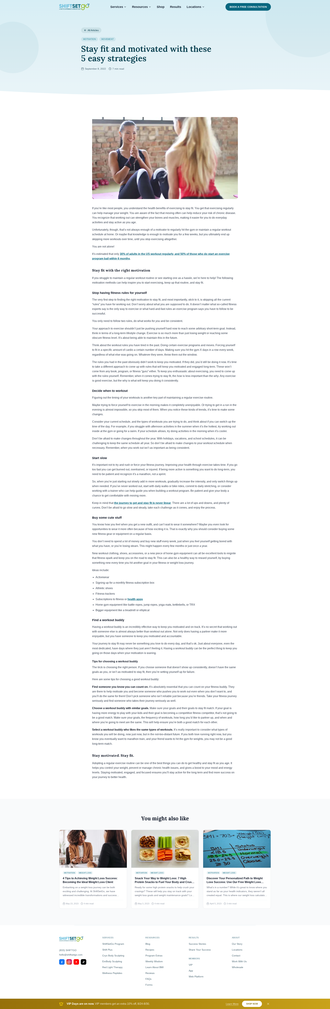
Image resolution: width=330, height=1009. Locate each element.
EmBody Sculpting (112, 961)
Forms (148, 984)
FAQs (148, 979)
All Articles (93, 30)
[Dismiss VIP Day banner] (268, 1004)
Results (175, 7)
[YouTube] (76, 962)
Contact (236, 955)
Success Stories (197, 943)
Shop (160, 7)
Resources (140, 7)
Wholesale (237, 967)
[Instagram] (69, 962)
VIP (190, 964)
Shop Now (252, 1004)
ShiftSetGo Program (113, 943)
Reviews (150, 973)
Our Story (237, 943)
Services (116, 7)
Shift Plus (107, 949)
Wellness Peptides (112, 973)
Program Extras (153, 955)
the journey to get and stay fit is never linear (142, 502)
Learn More (232, 1003)
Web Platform (196, 976)
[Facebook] (62, 962)
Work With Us (239, 961)
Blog (147, 943)
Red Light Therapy (112, 967)
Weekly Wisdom (154, 961)
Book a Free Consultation (248, 6)
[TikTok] (83, 962)
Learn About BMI (154, 967)
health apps (135, 599)
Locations (194, 7)
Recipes (149, 949)
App (191, 970)
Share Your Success (200, 949)
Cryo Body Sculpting (113, 955)
